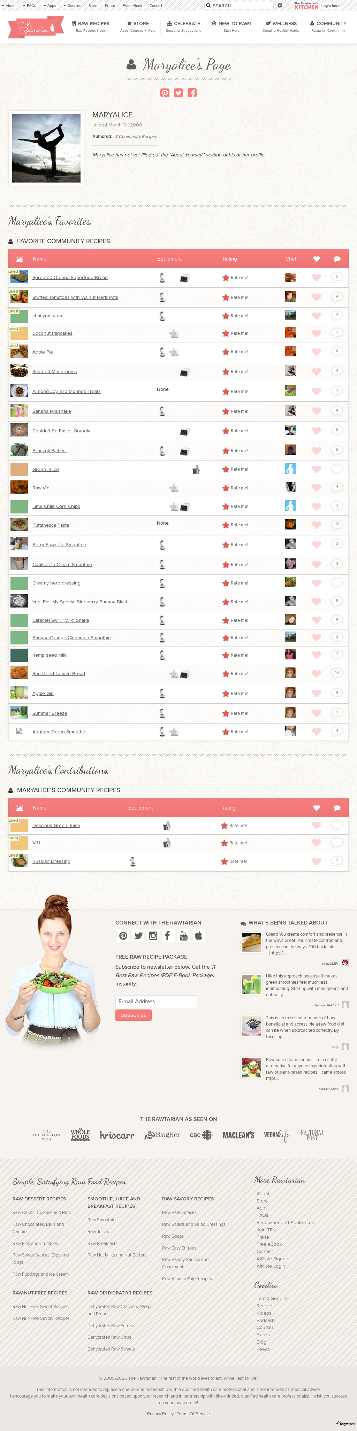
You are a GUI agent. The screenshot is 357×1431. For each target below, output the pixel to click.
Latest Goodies (272, 1298)
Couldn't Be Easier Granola (61, 431)
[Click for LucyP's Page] (290, 453)
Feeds (263, 1349)
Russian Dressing (51, 861)
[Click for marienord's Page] (290, 734)
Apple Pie (42, 352)
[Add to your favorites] (316, 277)
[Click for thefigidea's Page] (290, 300)
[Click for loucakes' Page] (290, 319)
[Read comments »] (337, 468)
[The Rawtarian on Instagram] (153, 935)
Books (263, 1335)
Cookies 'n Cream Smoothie (62, 564)
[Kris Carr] (117, 1135)
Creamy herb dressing (56, 583)
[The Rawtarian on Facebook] (168, 935)
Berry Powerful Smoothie (59, 545)
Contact (265, 1251)
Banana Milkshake (51, 411)
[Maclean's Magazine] (238, 1135)
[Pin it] (165, 92)
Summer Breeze (49, 713)
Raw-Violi (42, 488)
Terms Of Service (193, 1414)
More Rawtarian (279, 1179)
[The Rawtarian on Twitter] (138, 935)
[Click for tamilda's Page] (290, 394)
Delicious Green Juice (56, 825)
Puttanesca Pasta (50, 525)
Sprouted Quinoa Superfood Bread (70, 277)
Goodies (265, 1284)
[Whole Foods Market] (80, 1135)
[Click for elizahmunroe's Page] (290, 336)
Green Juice (45, 469)
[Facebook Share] (192, 92)
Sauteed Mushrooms (54, 371)
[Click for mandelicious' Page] (290, 491)
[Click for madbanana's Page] (290, 567)
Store (262, 1201)
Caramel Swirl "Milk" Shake (60, 620)
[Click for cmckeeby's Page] (290, 472)
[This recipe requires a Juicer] (196, 469)
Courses (265, 1327)
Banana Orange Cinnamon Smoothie (71, 638)
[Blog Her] (162, 1135)
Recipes (265, 1306)
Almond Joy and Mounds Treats (66, 391)
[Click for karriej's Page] (290, 528)
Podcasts (266, 1320)
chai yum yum (47, 316)
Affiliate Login (271, 1266)
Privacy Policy (160, 1414)
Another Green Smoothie (59, 732)
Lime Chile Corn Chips (56, 506)
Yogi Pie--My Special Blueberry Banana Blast (79, 602)
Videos (264, 1313)
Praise (263, 1237)
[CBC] (201, 1135)
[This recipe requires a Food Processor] (173, 333)
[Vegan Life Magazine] (277, 1135)
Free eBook (269, 1244)
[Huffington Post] (46, 1135)
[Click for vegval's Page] (290, 586)
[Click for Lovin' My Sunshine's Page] (290, 433)
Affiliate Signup (272, 1259)
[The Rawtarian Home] (36, 27)
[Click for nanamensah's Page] (290, 280)
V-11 (36, 843)
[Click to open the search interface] (279, 5)
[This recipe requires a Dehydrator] (184, 278)
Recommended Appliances (285, 1222)
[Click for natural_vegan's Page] (290, 374)
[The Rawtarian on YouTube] (183, 935)
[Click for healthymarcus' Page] (290, 547)
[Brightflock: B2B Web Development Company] (345, 1423)
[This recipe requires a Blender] (162, 278)
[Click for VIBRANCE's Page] (290, 623)
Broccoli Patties (49, 451)
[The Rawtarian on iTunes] (199, 935)
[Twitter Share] (178, 92)
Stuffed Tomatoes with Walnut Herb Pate (75, 297)
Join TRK (266, 1230)
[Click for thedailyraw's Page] (290, 676)
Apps (262, 1208)
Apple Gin (43, 693)
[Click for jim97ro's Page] (290, 509)
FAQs (262, 1215)
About (263, 1194)
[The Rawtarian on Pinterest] (123, 935)
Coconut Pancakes (52, 333)
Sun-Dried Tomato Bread (58, 673)
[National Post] (312, 1135)
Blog (261, 1342)
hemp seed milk (49, 655)
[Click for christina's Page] (290, 658)
